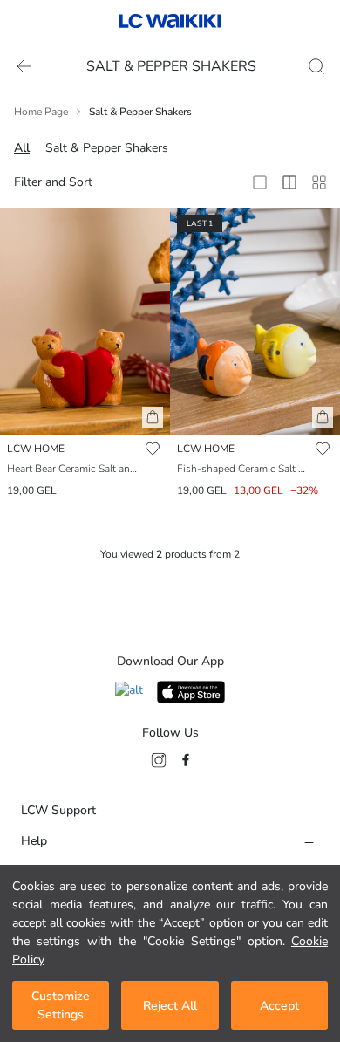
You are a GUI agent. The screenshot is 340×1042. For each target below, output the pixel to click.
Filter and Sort (53, 182)
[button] (152, 417)
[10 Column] (319, 182)
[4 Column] (289, 182)
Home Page (41, 112)
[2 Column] (260, 182)
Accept (279, 1005)
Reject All (170, 1005)
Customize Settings (60, 1005)
